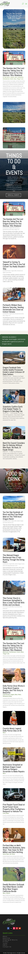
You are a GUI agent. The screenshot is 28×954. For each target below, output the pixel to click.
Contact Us (7, 947)
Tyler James (7, 77)
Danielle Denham (12, 23)
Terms (5, 943)
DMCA (5, 945)
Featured (13, 26)
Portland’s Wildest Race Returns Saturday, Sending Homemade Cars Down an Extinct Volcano (13, 308)
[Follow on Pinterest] (17, 928)
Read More (14, 44)
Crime (4, 813)
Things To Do (20, 79)
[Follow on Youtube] (20, 928)
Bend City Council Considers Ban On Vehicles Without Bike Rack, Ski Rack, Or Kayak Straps (14, 446)
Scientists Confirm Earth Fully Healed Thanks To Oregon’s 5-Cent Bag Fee (12, 409)
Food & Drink (19, 606)
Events (11, 79)
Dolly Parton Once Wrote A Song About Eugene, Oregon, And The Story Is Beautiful (13, 689)
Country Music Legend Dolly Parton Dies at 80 (12, 729)
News (15, 79)
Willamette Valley (7, 696)
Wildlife (8, 893)
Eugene (4, 272)
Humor (4, 854)
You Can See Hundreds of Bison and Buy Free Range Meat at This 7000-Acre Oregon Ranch (14, 16)
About (5, 936)
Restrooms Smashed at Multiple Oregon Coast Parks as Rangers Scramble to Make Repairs (13, 768)
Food (17, 26)
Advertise (6, 938)
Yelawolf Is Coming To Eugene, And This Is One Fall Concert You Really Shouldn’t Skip (14, 265)
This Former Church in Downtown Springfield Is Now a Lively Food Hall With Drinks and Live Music (13, 601)
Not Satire (12, 854)
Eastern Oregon (14, 25)
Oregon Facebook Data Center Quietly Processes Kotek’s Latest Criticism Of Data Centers (13, 371)
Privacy (5, 941)
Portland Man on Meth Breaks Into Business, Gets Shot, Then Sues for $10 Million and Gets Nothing (14, 849)
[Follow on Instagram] (14, 928)
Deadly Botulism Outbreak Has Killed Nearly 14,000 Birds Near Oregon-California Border (13, 888)
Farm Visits (13, 115)
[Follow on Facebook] (8, 928)
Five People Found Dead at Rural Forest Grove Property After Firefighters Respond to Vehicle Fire (14, 808)
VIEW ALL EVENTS (13, 195)
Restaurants (12, 565)
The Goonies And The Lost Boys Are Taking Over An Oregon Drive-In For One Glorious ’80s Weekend (13, 72)
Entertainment (6, 79)
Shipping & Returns (10, 940)
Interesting (7, 565)
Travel (16, 565)
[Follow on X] (11, 928)
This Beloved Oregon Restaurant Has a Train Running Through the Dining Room (13, 558)
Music (10, 272)
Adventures (20, 77)
